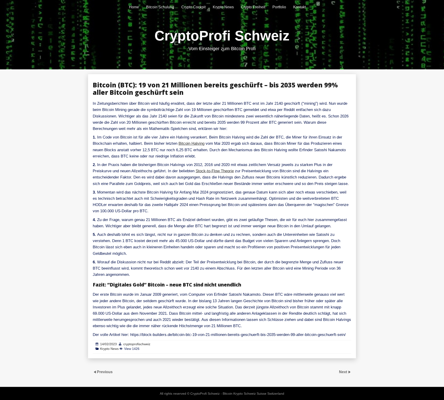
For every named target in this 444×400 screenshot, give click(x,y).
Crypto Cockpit (193, 7)
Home (134, 7)
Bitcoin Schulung (160, 7)
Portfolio (279, 7)
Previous (105, 372)
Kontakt (299, 7)
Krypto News (223, 7)
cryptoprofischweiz (136, 344)
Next (343, 372)
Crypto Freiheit (253, 7)
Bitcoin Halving (191, 143)
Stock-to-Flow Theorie (215, 171)
